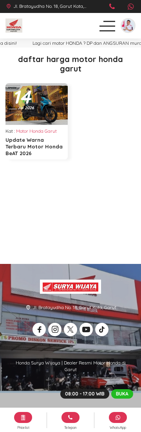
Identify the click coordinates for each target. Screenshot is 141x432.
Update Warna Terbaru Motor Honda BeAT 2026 (34, 146)
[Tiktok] (102, 329)
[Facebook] (39, 329)
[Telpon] (112, 7)
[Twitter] (70, 329)
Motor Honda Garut (36, 131)
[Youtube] (86, 329)
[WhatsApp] (131, 7)
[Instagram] (55, 329)
